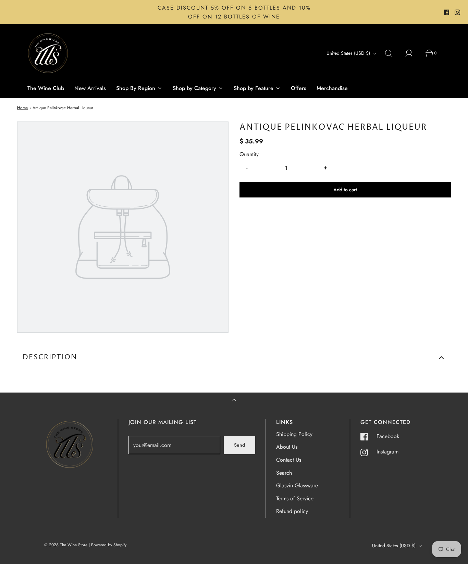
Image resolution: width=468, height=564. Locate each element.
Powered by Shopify (108, 545)
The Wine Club (45, 88)
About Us (286, 447)
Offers (298, 88)
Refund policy (292, 511)
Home (22, 108)
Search (284, 473)
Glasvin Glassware (297, 485)
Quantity (249, 154)
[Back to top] (234, 401)
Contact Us (288, 460)
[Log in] (412, 53)
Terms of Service (294, 498)
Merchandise (332, 88)
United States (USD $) (349, 53)
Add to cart (345, 189)
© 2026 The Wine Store (65, 545)
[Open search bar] (392, 53)
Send (239, 444)
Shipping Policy (294, 434)
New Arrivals (90, 88)
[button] (234, 357)
